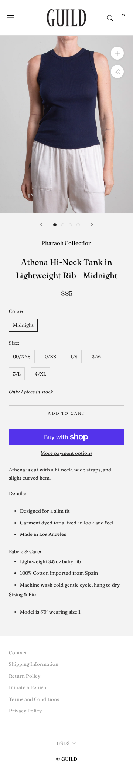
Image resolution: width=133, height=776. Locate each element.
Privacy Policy (25, 710)
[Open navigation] (10, 17)
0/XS (50, 356)
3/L (17, 374)
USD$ (63, 743)
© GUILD (66, 759)
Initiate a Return (27, 687)
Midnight (23, 325)
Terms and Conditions (34, 699)
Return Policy (24, 676)
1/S (74, 356)
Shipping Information (33, 664)
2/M (96, 356)
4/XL (40, 374)
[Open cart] (123, 17)
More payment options (66, 453)
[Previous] (41, 224)
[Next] (92, 224)
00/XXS (22, 356)
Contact (18, 652)
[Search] (110, 17)
